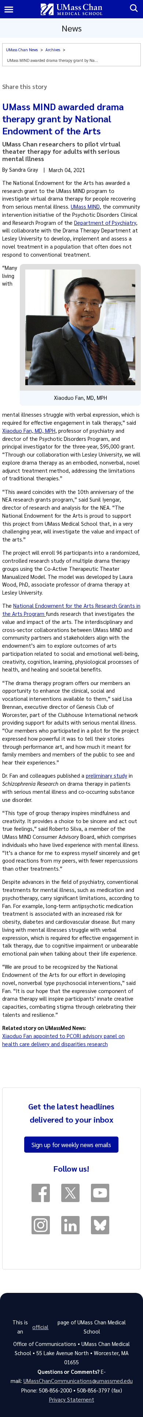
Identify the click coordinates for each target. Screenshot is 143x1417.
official (40, 1327)
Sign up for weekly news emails (71, 1145)
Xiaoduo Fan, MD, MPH (28, 430)
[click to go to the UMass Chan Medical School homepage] (71, 9)
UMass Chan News (22, 49)
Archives (52, 49)
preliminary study (106, 775)
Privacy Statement (71, 1399)
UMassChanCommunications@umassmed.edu (78, 1380)
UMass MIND (85, 206)
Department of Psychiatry (105, 222)
